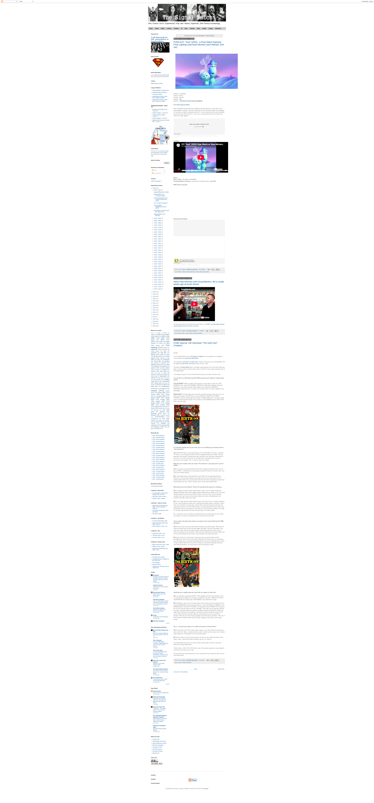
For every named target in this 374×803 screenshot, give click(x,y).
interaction (166, 381)
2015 (154, 314)
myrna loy (161, 408)
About (156, 28)
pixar (203, 271)
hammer (167, 377)
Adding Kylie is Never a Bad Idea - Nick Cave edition (159, 100)
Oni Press (219, 362)
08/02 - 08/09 (157, 220)
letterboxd (218, 28)
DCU (168, 343)
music (153, 408)
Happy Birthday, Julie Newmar (159, 214)
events (165, 374)
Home (151, 28)
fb (181, 28)
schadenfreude (154, 418)
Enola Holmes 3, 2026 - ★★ (159, 526)
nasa (168, 408)
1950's (167, 334)
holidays (166, 379)
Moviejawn (156, 575)
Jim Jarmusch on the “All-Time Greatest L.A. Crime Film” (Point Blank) (160, 672)
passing (162, 411)
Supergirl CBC (157, 691)
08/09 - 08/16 (157, 218)
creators (195, 333)
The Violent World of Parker (160, 669)
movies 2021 (199, 271)
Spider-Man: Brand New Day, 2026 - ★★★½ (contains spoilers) (160, 507)
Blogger (206, 788)
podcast (207, 271)
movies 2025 (164, 404)
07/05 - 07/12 (157, 229)
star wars (164, 422)
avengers (167, 361)
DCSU (161, 343)
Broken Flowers (156, 564)
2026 (154, 188)
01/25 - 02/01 (157, 282)
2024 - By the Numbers (158, 469)
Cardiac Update (156, 118)
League (211, 28)
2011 (154, 323)
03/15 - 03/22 (157, 266)
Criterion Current (157, 585)
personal (153, 413)
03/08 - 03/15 (157, 268)
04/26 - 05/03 (157, 252)
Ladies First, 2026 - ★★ (158, 533)
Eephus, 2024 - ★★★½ (158, 546)
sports (157, 422)
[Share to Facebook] (217, 270)
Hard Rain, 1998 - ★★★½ (159, 496)
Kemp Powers (191, 101)
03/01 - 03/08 (157, 270)
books (167, 364)
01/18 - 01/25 (157, 284)
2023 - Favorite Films (158, 467)
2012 (154, 321)
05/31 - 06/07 (157, 241)
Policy (162, 28)
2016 (154, 312)
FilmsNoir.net (155, 753)
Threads (192, 28)
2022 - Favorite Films (158, 463)
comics (183, 333)
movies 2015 (161, 392)
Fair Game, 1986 (156, 513)
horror (157, 381)
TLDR (161, 354)
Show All (167, 623)
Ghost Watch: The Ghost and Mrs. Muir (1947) (161, 211)
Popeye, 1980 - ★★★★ (158, 498)
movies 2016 (155, 394)
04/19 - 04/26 (157, 255)
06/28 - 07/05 (157, 232)
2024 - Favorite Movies (158, 471)
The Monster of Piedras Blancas (160, 616)
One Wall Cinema (157, 749)
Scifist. (155, 615)
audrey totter (157, 361)
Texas (167, 354)
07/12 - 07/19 (157, 227)
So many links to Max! (157, 486)
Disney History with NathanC (193, 264)
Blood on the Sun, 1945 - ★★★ (160, 544)
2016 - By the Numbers (158, 443)
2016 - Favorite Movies (158, 445)
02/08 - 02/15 (157, 277)
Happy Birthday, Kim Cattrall (161, 192)
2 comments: (202, 660)
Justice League (155, 351)
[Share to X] (215, 270)
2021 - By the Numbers (158, 459)
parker (152, 411)
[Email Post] (208, 269)
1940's (159, 334)
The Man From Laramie (158, 557)
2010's (162, 339)
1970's (164, 336)
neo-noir (156, 410)
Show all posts (210, 35)
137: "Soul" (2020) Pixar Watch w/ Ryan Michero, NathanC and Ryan (202, 135)
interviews (192, 271)
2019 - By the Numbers (158, 453)
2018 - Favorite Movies (158, 451)
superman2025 (165, 425)
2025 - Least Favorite (158, 479)
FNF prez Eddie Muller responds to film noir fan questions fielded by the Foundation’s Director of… (161, 602)
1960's (156, 336)
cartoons (184, 271)
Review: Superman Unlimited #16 (161, 692)
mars (156, 388)
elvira (159, 374)
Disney (188, 271)
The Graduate (156, 562)
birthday (153, 364)
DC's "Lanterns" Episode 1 (161, 203)
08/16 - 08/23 (157, 190)
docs (165, 373)
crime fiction (163, 371)
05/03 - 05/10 (157, 250)
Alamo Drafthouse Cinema (159, 743)
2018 (154, 307)
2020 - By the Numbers (158, 457)
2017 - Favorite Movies (158, 447)
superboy (153, 423)
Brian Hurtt (195, 362)
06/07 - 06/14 (157, 239)
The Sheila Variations (159, 608)
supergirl (163, 423)
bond (161, 364)
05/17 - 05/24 (157, 245)
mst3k (166, 406)
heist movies (157, 379)
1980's (153, 338)
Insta (186, 28)
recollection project (164, 415)
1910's (158, 332)
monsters (163, 388)
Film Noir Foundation (158, 599)
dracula (153, 374)
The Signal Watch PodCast (180, 135)
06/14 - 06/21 (157, 236)
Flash (165, 347)
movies (154, 391)
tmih (165, 427)
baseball (156, 362)
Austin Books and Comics (188, 363)
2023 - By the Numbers (158, 465)
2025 (154, 292)
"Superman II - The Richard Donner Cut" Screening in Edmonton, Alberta (159, 710)
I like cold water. (157, 640)
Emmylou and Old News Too (159, 109)
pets (164, 413)
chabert (164, 366)
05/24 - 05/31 (157, 243)
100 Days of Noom (157, 94)
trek (152, 428)
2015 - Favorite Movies (158, 441)
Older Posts (221, 669)
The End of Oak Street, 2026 (159, 521)
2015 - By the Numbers (158, 439)
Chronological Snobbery (196, 356)
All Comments (157, 173)
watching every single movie (161, 75)
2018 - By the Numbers (158, 449)
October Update (156, 113)
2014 (154, 317)
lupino (165, 384)
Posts (154, 170)
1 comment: (202, 330)
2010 (154, 326)
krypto (152, 384)
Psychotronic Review (159, 592)
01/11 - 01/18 (157, 286)
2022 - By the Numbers (158, 461)
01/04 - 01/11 (157, 289)
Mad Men (163, 352)
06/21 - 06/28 (157, 234)
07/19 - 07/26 (157, 225)
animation (162, 358)
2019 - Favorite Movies (158, 455)
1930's (152, 334)
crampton (157, 369)
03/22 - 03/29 (157, 264)
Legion (164, 351)
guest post (160, 377)
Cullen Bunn (185, 362)
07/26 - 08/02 (157, 223)
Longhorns (154, 352)
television (157, 427)
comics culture (188, 333)
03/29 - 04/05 (157, 261)
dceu (158, 373)
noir (164, 410)
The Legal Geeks (157, 677)
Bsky (198, 28)
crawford (164, 369)
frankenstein (163, 376)
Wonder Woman (158, 356)
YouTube (176, 28)
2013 (154, 319)
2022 (154, 298)
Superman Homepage (159, 697)
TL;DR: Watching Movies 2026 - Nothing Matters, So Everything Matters (160, 39)
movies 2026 (158, 406)
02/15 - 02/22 (157, 275)
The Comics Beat (158, 650)
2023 (154, 296)
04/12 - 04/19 (157, 257)
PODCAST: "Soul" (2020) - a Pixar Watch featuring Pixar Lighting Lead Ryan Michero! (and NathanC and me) (199, 44)
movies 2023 (155, 403)
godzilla (153, 378)
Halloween (154, 349)
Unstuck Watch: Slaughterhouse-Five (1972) (160, 207)
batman (164, 363)
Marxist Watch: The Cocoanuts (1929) (159, 195)
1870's (152, 332)
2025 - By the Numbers (158, 475)
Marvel (153, 354)
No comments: (202, 269)
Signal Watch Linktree (157, 83)
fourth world (154, 376)
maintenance (165, 386)
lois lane (159, 384)
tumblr (204, 28)
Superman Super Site (159, 707)
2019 (154, 305)
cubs (152, 373)
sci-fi (163, 418)
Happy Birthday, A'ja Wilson (159, 92)
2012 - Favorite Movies (158, 437)
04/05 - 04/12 (157, 259)
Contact (169, 28)
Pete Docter (183, 101)
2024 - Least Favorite (158, 473)
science (153, 420)
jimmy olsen (158, 383)
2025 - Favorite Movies (158, 477)
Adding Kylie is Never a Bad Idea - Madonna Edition (159, 97)
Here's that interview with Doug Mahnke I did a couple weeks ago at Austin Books (199, 282)
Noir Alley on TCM (157, 747)
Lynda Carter (155, 739)
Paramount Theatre (157, 751)
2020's (179, 271)
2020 (154, 303)
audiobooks (166, 359)
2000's (152, 339)
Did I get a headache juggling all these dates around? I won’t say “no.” (160, 635)
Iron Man (164, 349)
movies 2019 (155, 397)
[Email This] (211, 270)
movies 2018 (161, 396)
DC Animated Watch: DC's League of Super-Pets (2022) (161, 199)
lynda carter (154, 386)
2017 (154, 310)
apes (158, 359)
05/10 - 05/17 (157, 248)
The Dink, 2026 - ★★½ (158, 535)
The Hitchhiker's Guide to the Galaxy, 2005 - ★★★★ (160, 493)
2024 (154, 294)
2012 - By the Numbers (158, 435)
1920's (165, 332)
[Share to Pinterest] (219, 270)
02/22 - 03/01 (157, 273)
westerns (158, 428)
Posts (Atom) (184, 672)
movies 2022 (160, 401)
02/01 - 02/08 (157, 280)
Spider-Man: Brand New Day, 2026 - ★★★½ (160, 523)
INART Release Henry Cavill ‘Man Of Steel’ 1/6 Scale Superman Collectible (159, 720)
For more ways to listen (182, 105)
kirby (166, 383)
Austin (179, 333)
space (160, 420)
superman (154, 425)
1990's (163, 338)
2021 (154, 301)
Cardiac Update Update (158, 115)
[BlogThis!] (213, 270)
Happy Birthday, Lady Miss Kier (160, 90)
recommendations (160, 416)
